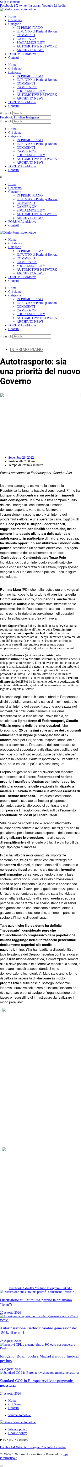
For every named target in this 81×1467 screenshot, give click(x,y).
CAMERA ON (27, 39)
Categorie (14, 24)
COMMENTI (26, 35)
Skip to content (10, 2)
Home (12, 16)
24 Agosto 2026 (10, 1369)
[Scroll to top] (1, 1466)
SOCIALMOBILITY (31, 42)
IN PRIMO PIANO (30, 27)
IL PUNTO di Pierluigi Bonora (37, 31)
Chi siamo (15, 20)
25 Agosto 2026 (10, 1312)
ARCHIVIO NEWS (30, 50)
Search (7, 113)
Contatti (13, 57)
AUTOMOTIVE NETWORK (37, 46)
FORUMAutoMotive (22, 54)
